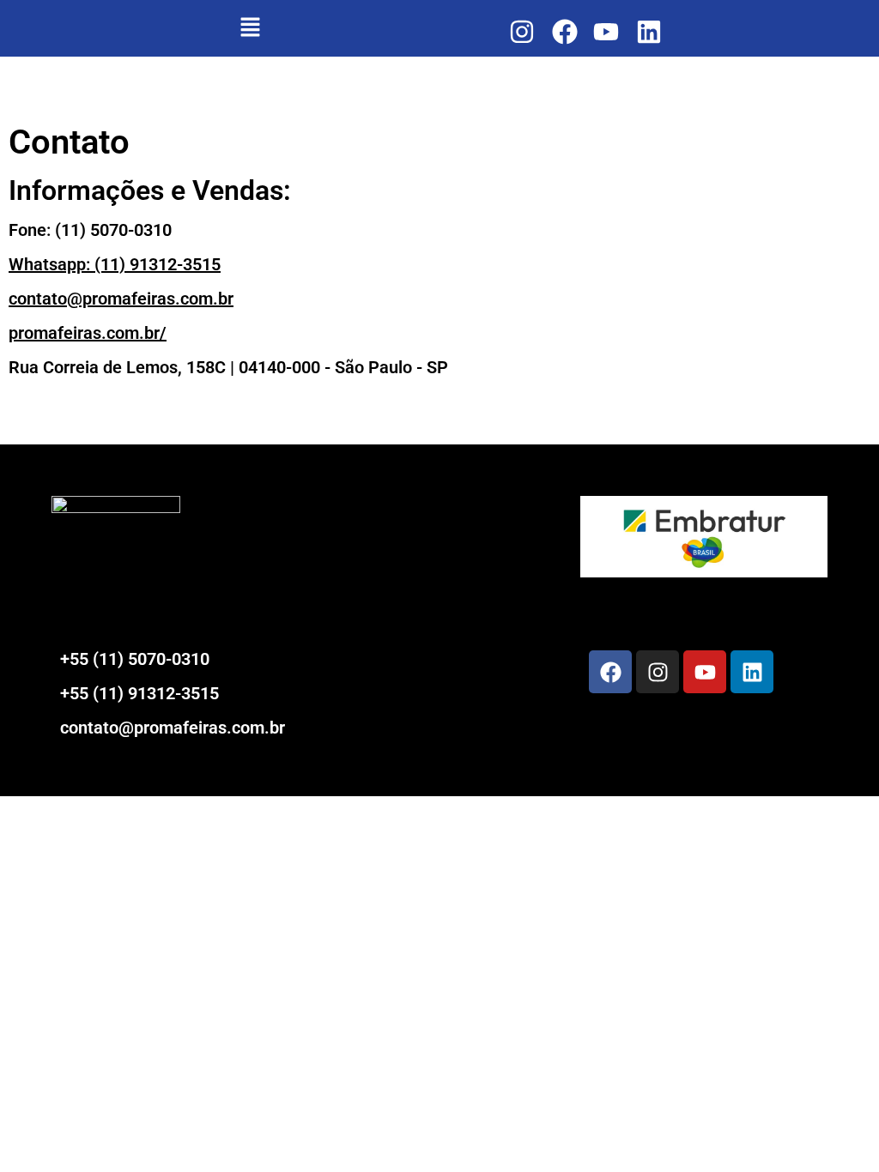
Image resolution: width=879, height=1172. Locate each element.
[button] (250, 27)
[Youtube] (704, 671)
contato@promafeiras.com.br (121, 298)
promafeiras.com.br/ (88, 333)
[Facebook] (610, 671)
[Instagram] (657, 671)
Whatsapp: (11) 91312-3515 (115, 264)
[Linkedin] (751, 671)
